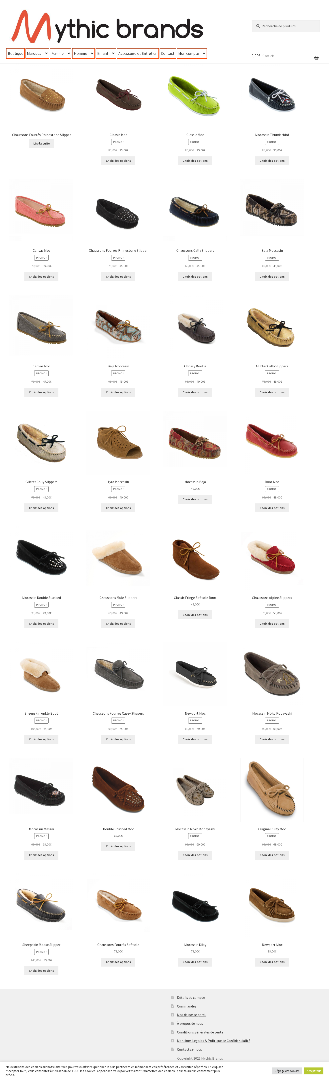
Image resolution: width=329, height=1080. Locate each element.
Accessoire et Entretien (137, 53)
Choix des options (118, 161)
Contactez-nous (189, 1049)
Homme (80, 53)
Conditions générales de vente (200, 1032)
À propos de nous (190, 1023)
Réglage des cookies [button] (287, 1071)
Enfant (102, 53)
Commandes (186, 1006)
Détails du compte (191, 997)
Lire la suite (41, 143)
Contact (167, 53)
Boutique (15, 53)
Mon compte (188, 53)
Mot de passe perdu (191, 1014)
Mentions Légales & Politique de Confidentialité (213, 1040)
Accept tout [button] (314, 1071)
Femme (57, 53)
